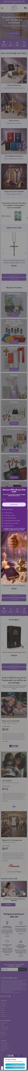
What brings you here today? (7, 509)
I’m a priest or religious (8, 525)
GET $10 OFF (14, 504)
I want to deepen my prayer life (10, 518)
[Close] (25, 488)
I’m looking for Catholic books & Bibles (12, 520)
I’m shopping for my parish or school (11, 523)
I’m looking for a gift (8, 512)
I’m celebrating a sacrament (9, 515)
